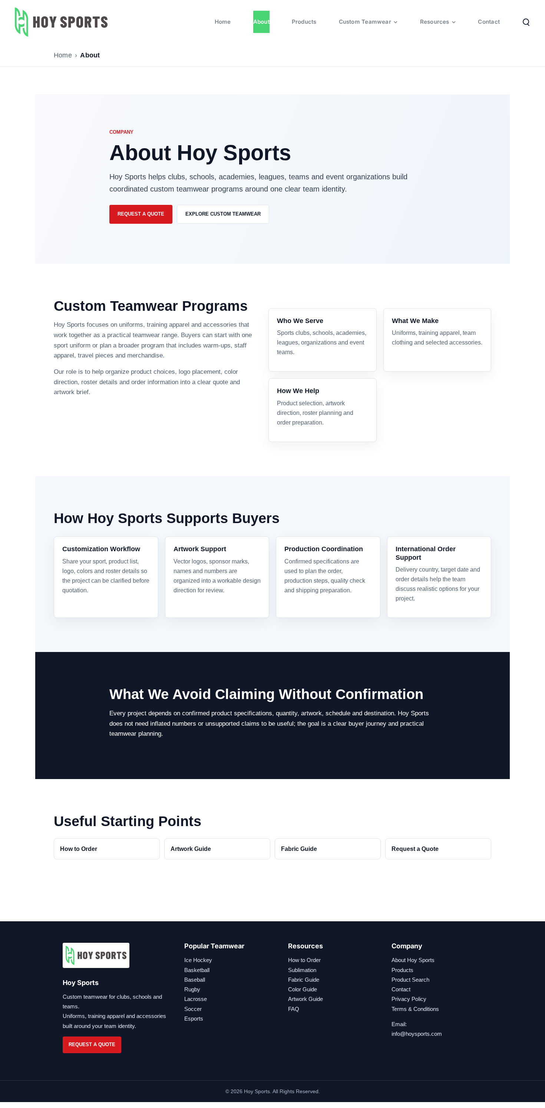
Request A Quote (141, 214)
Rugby (192, 989)
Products (402, 970)
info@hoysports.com (417, 1034)
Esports (193, 1018)
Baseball (194, 979)
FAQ (293, 1009)
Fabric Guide (299, 849)
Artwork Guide (191, 849)
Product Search (410, 979)
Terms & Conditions (415, 1009)
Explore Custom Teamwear (223, 214)
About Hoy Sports (413, 960)
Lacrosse (195, 999)
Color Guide (302, 989)
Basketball (196, 970)
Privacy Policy (409, 999)
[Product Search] (526, 22)
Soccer (193, 1009)
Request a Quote (415, 849)
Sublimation (302, 970)
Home (63, 55)
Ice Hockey (198, 960)
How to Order (78, 849)
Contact (401, 989)
